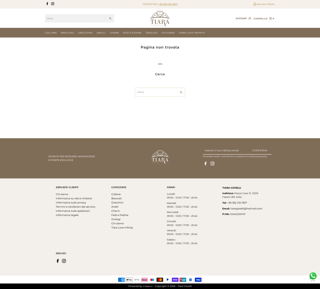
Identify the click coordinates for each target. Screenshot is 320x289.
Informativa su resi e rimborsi (74, 198)
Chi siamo (168, 32)
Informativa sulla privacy (71, 202)
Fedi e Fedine (132, 32)
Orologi (152, 32)
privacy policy (261, 156)
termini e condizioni (236, 156)
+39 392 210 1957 (168, 4)
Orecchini (85, 32)
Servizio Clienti (265, 4)
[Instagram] (52, 4)
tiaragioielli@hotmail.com (246, 208)
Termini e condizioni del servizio (75, 206)
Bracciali (67, 32)
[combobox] (76, 18)
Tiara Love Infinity (192, 32)
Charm (114, 32)
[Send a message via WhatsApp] (313, 276)
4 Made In (148, 286)
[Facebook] (47, 4)
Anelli (101, 32)
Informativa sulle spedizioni (73, 210)
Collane (51, 32)
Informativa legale (67, 215)
